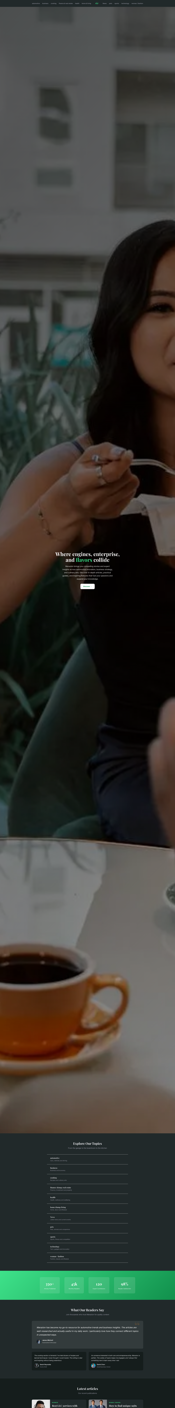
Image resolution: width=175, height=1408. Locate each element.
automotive (36, 3)
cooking (53, 3)
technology (125, 3)
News (105, 3)
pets (110, 3)
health (77, 3)
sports (117, 3)
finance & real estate (66, 3)
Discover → (87, 586)
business (45, 3)
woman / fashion (137, 3)
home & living (86, 3)
